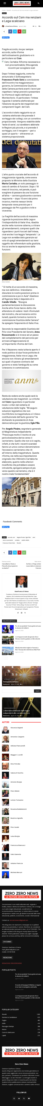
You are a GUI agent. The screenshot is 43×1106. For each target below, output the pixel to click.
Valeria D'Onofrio (17, 773)
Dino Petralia (15, 764)
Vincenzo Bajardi (17, 728)
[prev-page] (3, 658)
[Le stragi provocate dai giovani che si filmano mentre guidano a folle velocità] (8, 640)
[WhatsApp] (24, 31)
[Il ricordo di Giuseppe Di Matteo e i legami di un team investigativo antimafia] (8, 988)
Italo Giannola (16, 854)
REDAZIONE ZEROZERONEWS (12, 963)
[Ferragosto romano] (21, 676)
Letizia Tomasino (17, 800)
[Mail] (19, 1098)
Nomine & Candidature (10, 708)
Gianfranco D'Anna (12, 26)
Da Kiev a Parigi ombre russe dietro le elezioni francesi (33, 566)
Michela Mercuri (16, 872)
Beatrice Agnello (17, 818)
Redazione (6, 684)
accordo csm (11, 537)
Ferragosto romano (10, 682)
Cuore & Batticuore (9, 679)
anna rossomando (8, 540)
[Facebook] (10, 31)
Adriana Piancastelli (18, 746)
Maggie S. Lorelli (17, 755)
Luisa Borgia (15, 836)
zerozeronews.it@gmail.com (19, 920)
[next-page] (6, 658)
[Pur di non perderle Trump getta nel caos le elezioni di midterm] (8, 629)
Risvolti (9, 10)
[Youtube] (29, 1098)
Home (4, 10)
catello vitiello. (25, 540)
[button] (38, 3)
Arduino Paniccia (17, 863)
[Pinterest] (20, 31)
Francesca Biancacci (18, 845)
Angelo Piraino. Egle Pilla (24, 537)
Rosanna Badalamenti (19, 809)
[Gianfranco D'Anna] (3, 26)
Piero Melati (15, 791)
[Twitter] (15, 31)
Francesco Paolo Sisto (9, 543)
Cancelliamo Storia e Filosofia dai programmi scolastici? (10, 566)
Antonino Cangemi (17, 737)
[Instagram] (21, 612)
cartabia (17, 540)
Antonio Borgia (16, 782)
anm (34, 537)
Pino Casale (15, 827)
